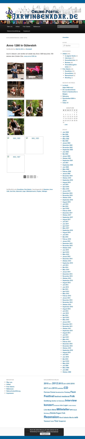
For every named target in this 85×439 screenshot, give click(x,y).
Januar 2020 (66, 173)
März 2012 (66, 320)
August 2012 (66, 309)
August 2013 (66, 283)
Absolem (46, 189)
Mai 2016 (65, 237)
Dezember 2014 (67, 259)
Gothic (54, 401)
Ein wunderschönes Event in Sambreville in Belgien (70, 92)
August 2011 (66, 333)
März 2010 (66, 363)
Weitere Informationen (52, 431)
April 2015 (66, 252)
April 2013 (66, 291)
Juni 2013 (66, 287)
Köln (61, 405)
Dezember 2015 (67, 243)
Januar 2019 (66, 191)
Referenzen (36, 26)
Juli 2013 (65, 285)
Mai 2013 (65, 289)
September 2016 (68, 230)
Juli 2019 (65, 184)
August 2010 (66, 352)
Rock (61, 417)
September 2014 (68, 263)
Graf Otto (12, 191)
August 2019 (66, 182)
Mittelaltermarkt (31, 191)
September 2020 (68, 165)
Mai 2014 (65, 267)
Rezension (51, 417)
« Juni (65, 124)
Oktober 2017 (67, 215)
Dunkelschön (60, 392)
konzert (49, 405)
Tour (56, 420)
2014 (65, 384)
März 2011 (66, 339)
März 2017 (66, 228)
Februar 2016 (67, 239)
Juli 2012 (65, 311)
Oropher (38, 191)
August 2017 (66, 219)
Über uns (9, 26)
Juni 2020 (66, 167)
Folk (72, 396)
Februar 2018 (67, 211)
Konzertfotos (69, 73)
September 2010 (68, 350)
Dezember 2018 (67, 193)
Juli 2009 (65, 365)
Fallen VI (65, 103)
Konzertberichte (70, 60)
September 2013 (68, 280)
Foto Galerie (26, 26)
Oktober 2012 (67, 304)
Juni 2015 (66, 250)
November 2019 (67, 176)
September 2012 (68, 307)
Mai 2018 (65, 206)
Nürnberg (46, 413)
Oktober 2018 (67, 197)
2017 (46, 388)
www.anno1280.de (30, 56)
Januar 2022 (66, 156)
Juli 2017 (65, 221)
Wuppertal (62, 421)
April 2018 (66, 208)
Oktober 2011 (67, 328)
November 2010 (67, 346)
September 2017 (68, 217)
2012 (55, 383)
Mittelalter (63, 409)
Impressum (26, 31)
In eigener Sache (70, 56)
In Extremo (61, 401)
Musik (75, 410)
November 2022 (67, 147)
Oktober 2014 (67, 261)
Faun (73, 391)
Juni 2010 (66, 357)
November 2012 (67, 302)
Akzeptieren (45, 434)
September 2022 (68, 150)
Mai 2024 (65, 141)
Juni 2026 (66, 132)
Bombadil (29, 49)
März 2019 (66, 189)
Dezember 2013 (67, 274)
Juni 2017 (66, 224)
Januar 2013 (66, 298)
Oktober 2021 (67, 158)
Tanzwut (47, 421)
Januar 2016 (66, 241)
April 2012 (66, 317)
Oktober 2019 (67, 178)
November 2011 (67, 326)
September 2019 (68, 180)
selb (76, 417)
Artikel (17, 26)
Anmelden (66, 37)
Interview (71, 400)
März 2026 (66, 139)
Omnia (53, 413)
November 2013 (67, 276)
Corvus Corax (49, 392)
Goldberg (47, 401)
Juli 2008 (65, 370)
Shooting (68, 78)
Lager (24, 191)
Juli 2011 (65, 335)
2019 (54, 388)
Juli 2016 (65, 235)
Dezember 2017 (67, 213)
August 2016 (66, 232)
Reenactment (69, 75)
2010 (46, 383)
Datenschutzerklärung (13, 31)
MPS (71, 410)
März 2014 (66, 270)
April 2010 (66, 361)
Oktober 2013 (67, 278)
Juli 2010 (65, 354)
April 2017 (66, 226)
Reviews (67, 62)
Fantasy (67, 392)
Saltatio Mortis (68, 417)
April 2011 (66, 337)
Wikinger (44, 191)
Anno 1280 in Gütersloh (21, 45)
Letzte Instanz (72, 405)
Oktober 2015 (67, 248)
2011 (50, 384)
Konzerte (56, 405)
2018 (50, 388)
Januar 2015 (66, 256)
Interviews (68, 58)
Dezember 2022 (67, 145)
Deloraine (66, 96)
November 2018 (67, 195)
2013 (60, 383)
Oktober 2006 (67, 372)
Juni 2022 (66, 152)
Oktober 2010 (67, 348)
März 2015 (66, 254)
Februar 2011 (67, 341)
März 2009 (66, 368)
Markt (50, 410)
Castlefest (60, 388)
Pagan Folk (60, 413)
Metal (54, 409)
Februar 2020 (67, 171)
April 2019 (66, 187)
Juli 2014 (65, 265)
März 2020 (66, 169)
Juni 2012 (66, 313)
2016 (73, 383)
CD (66, 387)
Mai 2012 (65, 315)
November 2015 (67, 245)
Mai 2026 (65, 134)
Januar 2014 (66, 272)
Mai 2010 (65, 359)
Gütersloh (19, 191)
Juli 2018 (65, 204)
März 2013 (66, 293)
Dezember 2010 (67, 344)
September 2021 (68, 160)
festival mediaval (62, 396)
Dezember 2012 (67, 300)
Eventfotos (20, 189)
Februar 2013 (67, 296)
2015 (68, 383)
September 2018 (68, 200)
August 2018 (66, 202)
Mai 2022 (65, 154)
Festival (49, 396)
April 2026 (66, 136)
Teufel (52, 421)
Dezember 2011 (67, 324)
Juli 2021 (65, 163)
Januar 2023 (66, 143)
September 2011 (68, 331)
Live (45, 409)
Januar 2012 (66, 322)
